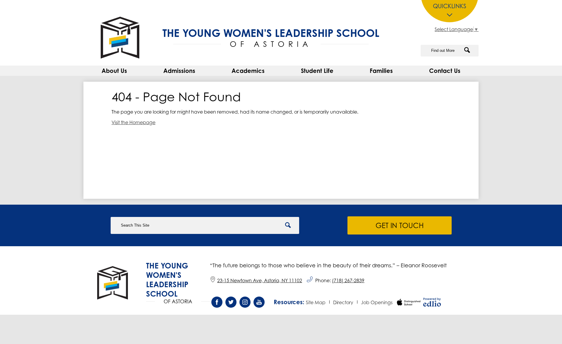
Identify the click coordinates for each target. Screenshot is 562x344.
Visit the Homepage (133, 122)
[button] (114, 71)
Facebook (216, 302)
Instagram (245, 302)
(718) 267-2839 (348, 280)
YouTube (259, 302)
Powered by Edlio (432, 302)
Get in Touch (400, 225)
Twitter (231, 302)
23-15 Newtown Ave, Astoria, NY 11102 (259, 280)
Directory (343, 302)
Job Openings (377, 302)
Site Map (315, 302)
